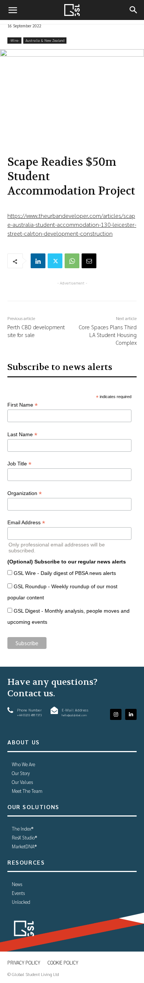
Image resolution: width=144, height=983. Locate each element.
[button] (12, 10)
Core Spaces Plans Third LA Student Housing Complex (108, 334)
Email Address (26, 522)
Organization (24, 493)
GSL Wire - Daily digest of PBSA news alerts (65, 573)
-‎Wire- (14, 40)
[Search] (133, 10)
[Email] (89, 260)
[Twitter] (55, 260)
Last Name (22, 434)
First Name (22, 404)
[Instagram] (115, 714)
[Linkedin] (38, 260)
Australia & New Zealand (44, 40)
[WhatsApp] (72, 260)
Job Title (19, 463)
